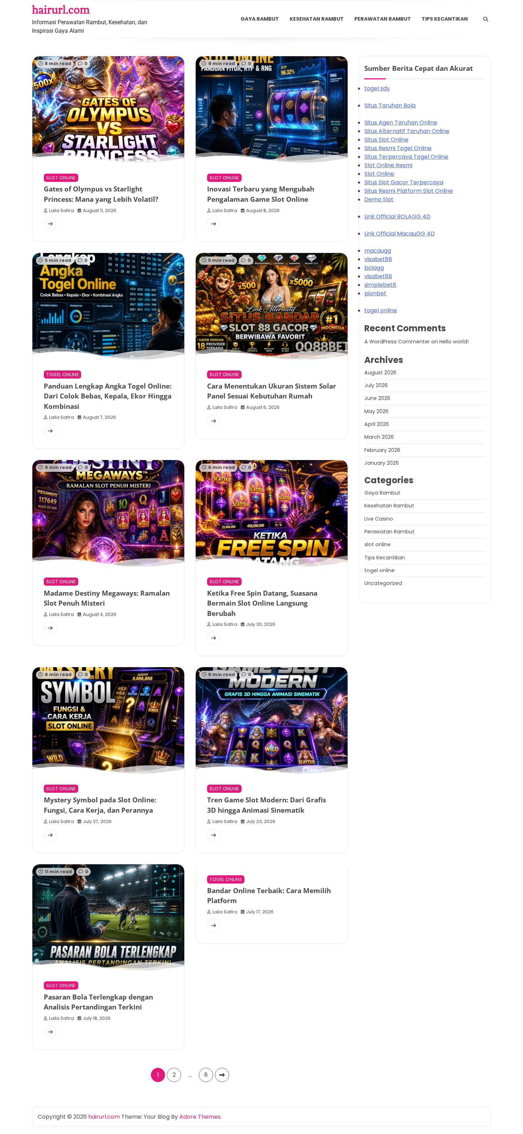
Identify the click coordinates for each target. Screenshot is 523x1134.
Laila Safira (61, 210)
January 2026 (381, 462)
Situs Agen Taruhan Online (400, 123)
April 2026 (376, 424)
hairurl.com (61, 9)
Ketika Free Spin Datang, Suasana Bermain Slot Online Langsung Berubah (262, 603)
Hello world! (454, 342)
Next (222, 1075)
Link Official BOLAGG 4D (397, 217)
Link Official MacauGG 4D (399, 234)
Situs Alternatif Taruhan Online (406, 131)
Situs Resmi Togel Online (398, 148)
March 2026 (379, 437)
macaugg (377, 251)
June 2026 (377, 398)
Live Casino (378, 518)
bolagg (374, 268)
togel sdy (377, 89)
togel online (62, 374)
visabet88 (378, 259)
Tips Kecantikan (445, 18)
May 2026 (376, 411)
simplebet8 (380, 285)
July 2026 (376, 385)
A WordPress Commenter (397, 342)
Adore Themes (200, 1117)
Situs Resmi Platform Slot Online (408, 191)
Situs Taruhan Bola (390, 106)
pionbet (375, 294)
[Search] (485, 19)
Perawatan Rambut (382, 18)
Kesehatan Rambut (317, 18)
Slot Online (379, 174)
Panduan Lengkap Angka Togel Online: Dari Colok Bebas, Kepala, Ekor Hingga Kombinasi (107, 396)
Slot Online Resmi (388, 166)
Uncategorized (383, 583)
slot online (61, 178)
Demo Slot (378, 200)
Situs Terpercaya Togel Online (406, 157)
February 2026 (382, 450)
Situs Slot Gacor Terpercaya (403, 183)
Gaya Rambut (260, 18)
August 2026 (380, 372)
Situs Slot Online (386, 140)
